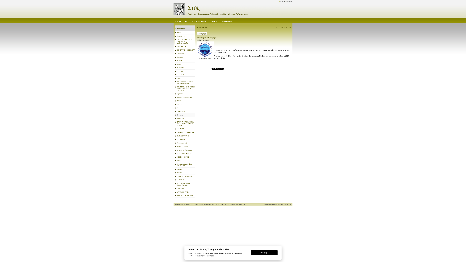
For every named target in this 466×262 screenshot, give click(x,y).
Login (282, 1)
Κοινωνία (203, 27)
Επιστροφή (202, 34)
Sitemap (289, 1)
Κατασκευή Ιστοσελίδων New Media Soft (277, 204)
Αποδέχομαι (264, 253)
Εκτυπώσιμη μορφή (284, 27)
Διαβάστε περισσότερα (204, 256)
